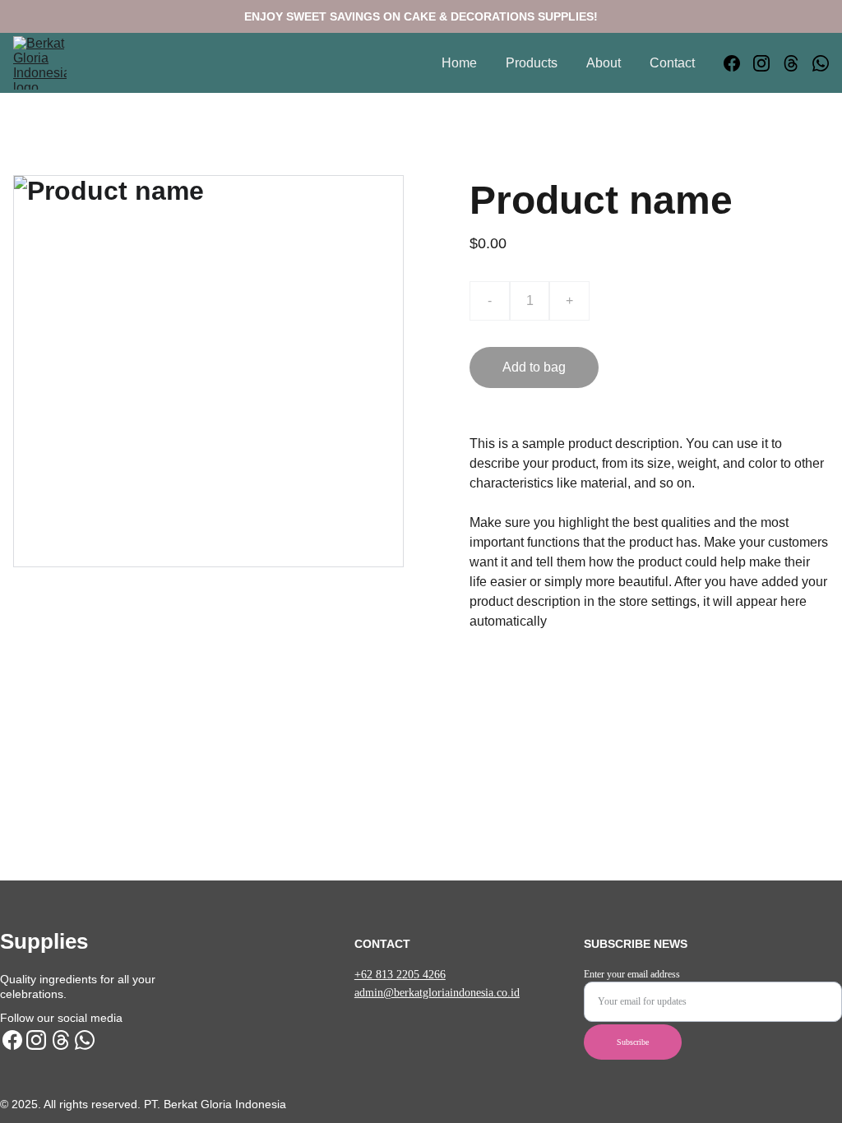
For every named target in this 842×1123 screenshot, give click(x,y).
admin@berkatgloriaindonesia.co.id (437, 993)
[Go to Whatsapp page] (820, 63)
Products (531, 63)
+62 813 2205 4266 (400, 974)
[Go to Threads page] (797, 63)
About (603, 63)
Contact (672, 63)
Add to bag (534, 367)
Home (459, 63)
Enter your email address (632, 974)
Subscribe (633, 1042)
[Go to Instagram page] (768, 63)
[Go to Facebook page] (738, 63)
